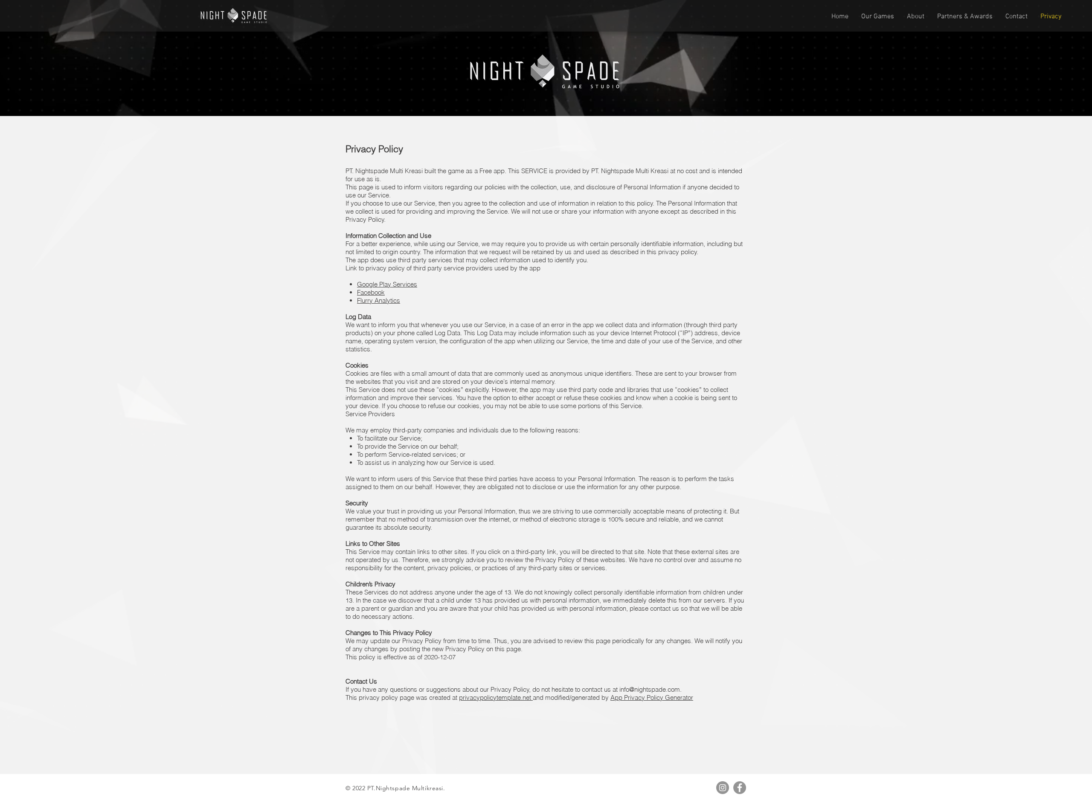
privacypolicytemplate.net (496, 697)
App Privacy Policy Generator (651, 697)
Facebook (371, 292)
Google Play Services (387, 284)
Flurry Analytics (378, 300)
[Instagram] (722, 787)
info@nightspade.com (649, 689)
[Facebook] (739, 787)
